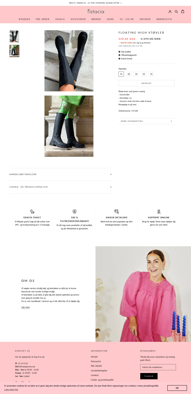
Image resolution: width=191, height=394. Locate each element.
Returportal (96, 361)
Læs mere (25, 307)
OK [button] (177, 388)
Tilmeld (149, 376)
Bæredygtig (164, 19)
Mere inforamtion (132, 121)
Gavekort (95, 375)
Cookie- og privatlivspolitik (29, 187)
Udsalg (60, 19)
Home (110, 19)
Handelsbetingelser (23, 174)
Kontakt (94, 357)
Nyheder (24, 19)
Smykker (145, 19)
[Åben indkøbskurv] (182, 11)
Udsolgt (146, 83)
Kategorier (78, 19)
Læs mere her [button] (11, 389)
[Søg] (176, 11)
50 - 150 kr (127, 19)
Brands (96, 19)
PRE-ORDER (42, 19)
